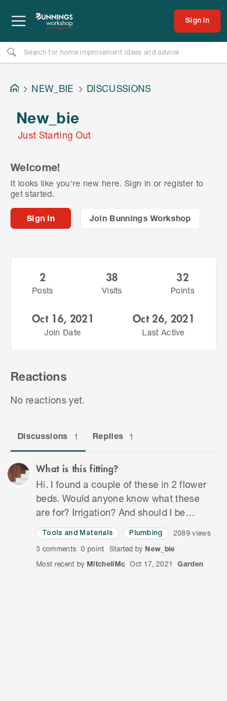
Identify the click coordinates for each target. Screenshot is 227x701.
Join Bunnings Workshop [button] (140, 218)
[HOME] (14, 89)
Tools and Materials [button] (77, 533)
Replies (113, 436)
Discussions (48, 436)
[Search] (11, 52)
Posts (43, 290)
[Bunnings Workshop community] (55, 21)
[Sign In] (197, 21)
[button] (18, 474)
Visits (112, 290)
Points (182, 290)
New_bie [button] (160, 548)
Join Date (62, 332)
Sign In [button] (41, 218)
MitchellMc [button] (106, 564)
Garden (190, 564)
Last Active (163, 332)
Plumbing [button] (146, 533)
